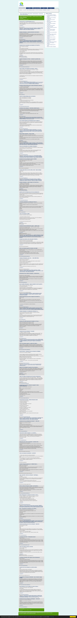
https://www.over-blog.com (24, 128)
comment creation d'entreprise (31, 41)
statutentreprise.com (23, 338)
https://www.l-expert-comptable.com (25, 349)
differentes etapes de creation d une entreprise (33, 235)
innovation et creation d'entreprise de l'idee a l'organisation (30, 505)
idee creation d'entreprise (30, 271)
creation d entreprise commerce (33, 596)
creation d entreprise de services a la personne (52, 28)
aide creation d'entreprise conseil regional (33, 308)
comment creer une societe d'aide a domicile (52, 32)
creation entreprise (22, 8)
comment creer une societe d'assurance (51, 20)
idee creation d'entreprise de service (37, 506)
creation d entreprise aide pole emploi (25, 131)
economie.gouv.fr (23, 116)
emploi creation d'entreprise (37, 157)
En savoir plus (52, 616)
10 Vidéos (24, 19)
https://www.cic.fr (23, 39)
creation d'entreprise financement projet (36, 506)
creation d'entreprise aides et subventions (30, 129)
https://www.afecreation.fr (24, 565)
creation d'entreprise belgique (23, 364)
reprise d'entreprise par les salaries (29, 520)
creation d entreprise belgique (31, 364)
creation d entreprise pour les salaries (51, 45)
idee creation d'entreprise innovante (25, 506)
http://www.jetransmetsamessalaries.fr (26, 519)
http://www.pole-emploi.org (24, 154)
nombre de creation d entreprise (36, 180)
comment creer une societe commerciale (51, 40)
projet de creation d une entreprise (31, 143)
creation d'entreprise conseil (37, 293)
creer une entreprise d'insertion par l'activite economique (30, 339)
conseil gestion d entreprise (27, 293)
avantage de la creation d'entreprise (36, 179)
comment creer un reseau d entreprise (51, 31)
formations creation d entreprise (34, 83)
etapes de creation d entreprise (51, 46)
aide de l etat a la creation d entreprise (35, 130)
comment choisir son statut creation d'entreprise (30, 40)
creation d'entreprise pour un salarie (28, 521)
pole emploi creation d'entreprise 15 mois (28, 155)
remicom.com (23, 94)
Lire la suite (21, 25)
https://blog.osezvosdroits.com (25, 383)
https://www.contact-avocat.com (25, 106)
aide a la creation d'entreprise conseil (37, 309)
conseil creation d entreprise (30, 270)
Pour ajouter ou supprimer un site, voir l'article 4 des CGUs (27, 613)
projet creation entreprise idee (34, 418)
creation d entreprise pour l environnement (30, 417)
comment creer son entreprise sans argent (51, 24)
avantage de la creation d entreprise (25, 180)
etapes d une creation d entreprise (28, 29)
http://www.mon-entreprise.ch (24, 594)
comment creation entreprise (51, 29)
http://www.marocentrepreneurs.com (25, 504)
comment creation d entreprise (28, 28)
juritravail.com (23, 374)
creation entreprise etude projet (32, 144)
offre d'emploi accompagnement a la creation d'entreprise (33, 156)
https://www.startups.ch (24, 282)
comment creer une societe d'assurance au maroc (51, 26)
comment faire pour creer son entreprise (51, 37)
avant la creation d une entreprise (52, 41)
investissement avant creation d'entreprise (26, 157)
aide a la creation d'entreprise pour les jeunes (31, 340)
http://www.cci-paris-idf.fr (24, 190)
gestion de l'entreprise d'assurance (29, 522)
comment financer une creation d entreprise (51, 16)
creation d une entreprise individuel (50, 43)
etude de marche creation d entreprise (29, 142)
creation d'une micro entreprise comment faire (51, 18)
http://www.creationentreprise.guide (25, 416)
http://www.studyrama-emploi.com (25, 256)
